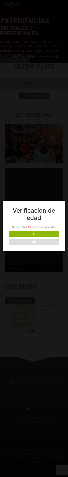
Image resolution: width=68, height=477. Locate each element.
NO (34, 242)
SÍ (34, 233)
